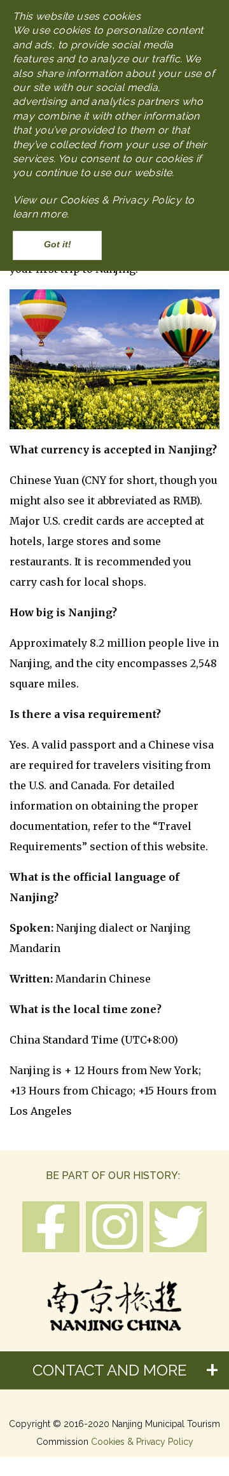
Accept (57, 245)
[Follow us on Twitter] (178, 1226)
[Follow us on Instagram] (114, 1226)
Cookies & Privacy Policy (142, 1442)
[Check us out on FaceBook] (51, 1228)
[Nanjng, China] (114, 1301)
